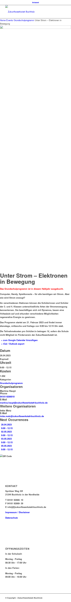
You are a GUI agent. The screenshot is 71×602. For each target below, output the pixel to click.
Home (3, 20)
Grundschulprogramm (24, 20)
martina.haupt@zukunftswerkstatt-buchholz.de (24, 402)
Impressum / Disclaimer (17, 512)
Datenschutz (11, 517)
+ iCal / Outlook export (12, 343)
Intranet (35, 2)
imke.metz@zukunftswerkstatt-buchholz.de (22, 416)
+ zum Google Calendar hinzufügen (19, 340)
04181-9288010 (7, 396)
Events (9, 20)
